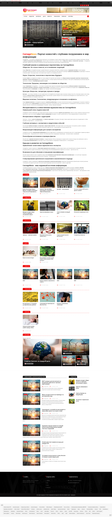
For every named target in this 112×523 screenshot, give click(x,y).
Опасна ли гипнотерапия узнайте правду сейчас (28, 327)
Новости (49, 16)
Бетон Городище (39, 513)
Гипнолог (64, 16)
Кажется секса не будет (28, 257)
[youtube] (86, 5)
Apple (63, 513)
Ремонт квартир (72, 513)
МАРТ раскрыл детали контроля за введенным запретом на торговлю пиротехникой (51, 383)
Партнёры (70, 16)
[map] (88, 5)
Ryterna (93, 511)
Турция (66, 511)
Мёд (89, 511)
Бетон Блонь (53, 513)
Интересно (38, 16)
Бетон (57, 511)
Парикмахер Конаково (96, 513)
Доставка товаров (20, 511)
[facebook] (81, 5)
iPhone (26, 511)
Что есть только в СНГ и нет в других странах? (81, 190)
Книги (42, 511)
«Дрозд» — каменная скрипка (82, 43)
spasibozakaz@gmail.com (74, 482)
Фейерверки (13, 511)
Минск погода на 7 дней (16, 0)
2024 (58, 280)
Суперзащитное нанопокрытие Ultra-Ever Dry (68, 42)
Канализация (76, 511)
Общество (31, 16)
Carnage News (46, 386)
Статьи (25, 16)
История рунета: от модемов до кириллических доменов (30, 304)
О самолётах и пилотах (79, 234)
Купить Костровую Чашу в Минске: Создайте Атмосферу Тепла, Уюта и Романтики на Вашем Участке (30, 190)
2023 (24, 280)
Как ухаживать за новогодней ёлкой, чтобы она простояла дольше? (47, 259)
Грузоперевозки (32, 511)
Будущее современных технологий (62, 304)
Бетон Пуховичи (32, 513)
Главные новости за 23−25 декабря (73, 351)
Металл (61, 511)
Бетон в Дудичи (6, 513)
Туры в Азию (88, 513)
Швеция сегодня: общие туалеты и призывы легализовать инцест (28, 213)
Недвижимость (6, 511)
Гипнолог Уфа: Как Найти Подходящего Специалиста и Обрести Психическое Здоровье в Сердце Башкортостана (47, 190)
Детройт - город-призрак (63, 189)
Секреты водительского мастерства (63, 235)
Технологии (57, 16)
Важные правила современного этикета (47, 281)
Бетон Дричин (46, 513)
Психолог (52, 511)
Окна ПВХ (70, 511)
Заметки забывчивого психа (46, 212)
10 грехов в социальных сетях (81, 212)
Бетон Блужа (18, 513)
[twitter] (83, 5)
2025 (75, 280)
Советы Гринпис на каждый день (63, 213)
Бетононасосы (24, 513)
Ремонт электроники (80, 513)
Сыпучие (12, 513)
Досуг (44, 16)
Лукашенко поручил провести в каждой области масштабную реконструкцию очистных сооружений (52, 427)
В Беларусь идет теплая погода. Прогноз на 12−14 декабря (68, 361)
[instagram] (84, 5)
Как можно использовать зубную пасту (46, 235)
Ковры (38, 511)
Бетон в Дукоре (99, 511)
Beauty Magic (47, 511)
